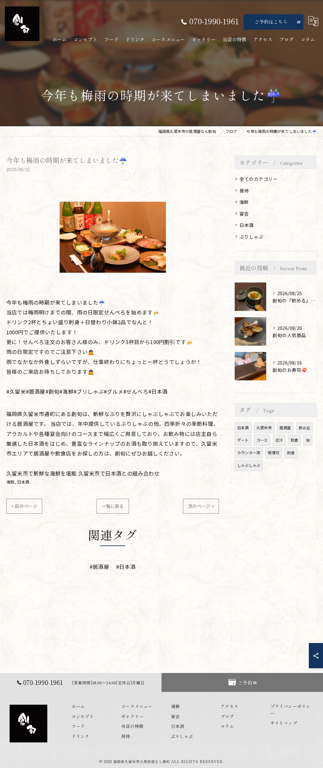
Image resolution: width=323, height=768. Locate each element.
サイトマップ (283, 723)
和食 (294, 440)
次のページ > (201, 506)
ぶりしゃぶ (251, 236)
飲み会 (304, 427)
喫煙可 (273, 452)
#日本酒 (126, 566)
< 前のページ (24, 506)
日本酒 (23, 482)
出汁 (279, 440)
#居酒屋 (99, 566)
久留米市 (264, 427)
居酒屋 (285, 427)
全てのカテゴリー (258, 179)
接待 (244, 190)
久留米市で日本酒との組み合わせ (119, 473)
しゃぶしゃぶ (248, 465)
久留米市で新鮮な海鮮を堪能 (41, 473)
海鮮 (10, 482)
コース (262, 440)
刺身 (291, 452)
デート (243, 440)
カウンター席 (248, 452)
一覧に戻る (113, 506)
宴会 (244, 213)
